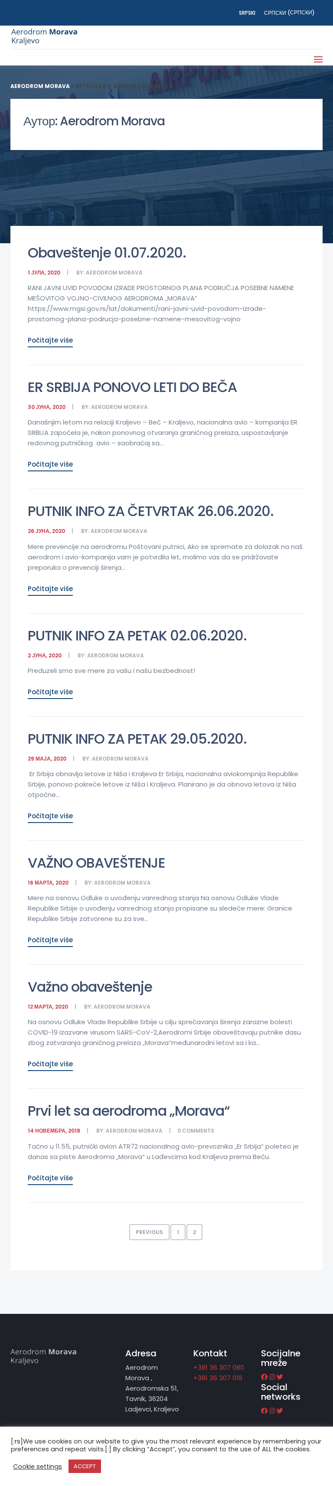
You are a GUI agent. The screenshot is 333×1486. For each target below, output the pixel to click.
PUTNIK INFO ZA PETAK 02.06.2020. (137, 635)
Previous (149, 1232)
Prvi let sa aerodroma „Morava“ (129, 1110)
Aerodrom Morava (114, 272)
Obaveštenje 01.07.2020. (107, 252)
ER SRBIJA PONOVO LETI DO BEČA (132, 387)
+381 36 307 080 (218, 1367)
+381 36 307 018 (217, 1377)
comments (198, 1130)
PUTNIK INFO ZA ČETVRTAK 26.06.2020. (151, 511)
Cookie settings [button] (37, 1466)
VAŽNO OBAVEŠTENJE (96, 862)
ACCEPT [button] (85, 1466)
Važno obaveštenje (90, 986)
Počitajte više (50, 340)
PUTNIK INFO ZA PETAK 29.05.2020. (137, 738)
